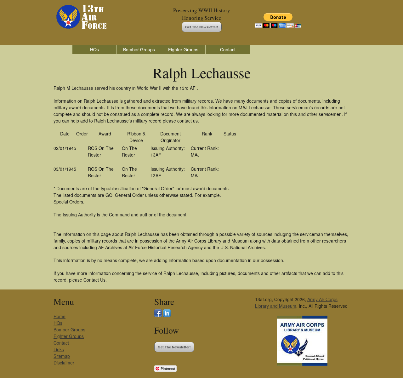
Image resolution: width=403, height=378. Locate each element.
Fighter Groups (183, 49)
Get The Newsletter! (201, 27)
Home (59, 316)
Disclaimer (64, 362)
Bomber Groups (139, 49)
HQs (94, 49)
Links (59, 349)
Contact (228, 49)
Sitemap (62, 356)
